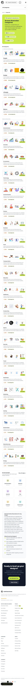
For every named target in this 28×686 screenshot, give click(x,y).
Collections (3, 615)
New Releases (4, 613)
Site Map (16, 650)
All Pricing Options (4, 645)
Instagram (3, 663)
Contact (2, 655)
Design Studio (18, 608)
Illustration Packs (4, 605)
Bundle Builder (18, 630)
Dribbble (2, 666)
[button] (20, 2)
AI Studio (17, 605)
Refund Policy (18, 648)
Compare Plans (18, 632)
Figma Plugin (17, 613)
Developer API (17, 625)
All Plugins (17, 610)
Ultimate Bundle (4, 622)
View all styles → (22, 473)
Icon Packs (3, 608)
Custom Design (18, 622)
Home (3, 12)
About (2, 638)
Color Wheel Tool (18, 617)
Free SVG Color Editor (19, 615)
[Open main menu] (25, 2)
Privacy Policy (18, 640)
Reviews (2, 650)
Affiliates (3, 648)
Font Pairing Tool (18, 620)
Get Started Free (14, 578)
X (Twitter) (3, 661)
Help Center (3, 653)
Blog (2, 640)
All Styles (3, 620)
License (16, 638)
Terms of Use (17, 645)
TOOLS (16, 603)
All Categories (4, 617)
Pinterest (3, 671)
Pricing (2, 643)
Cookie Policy (17, 643)
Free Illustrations (4, 610)
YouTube (3, 668)
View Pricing (14, 582)
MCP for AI (17, 627)
